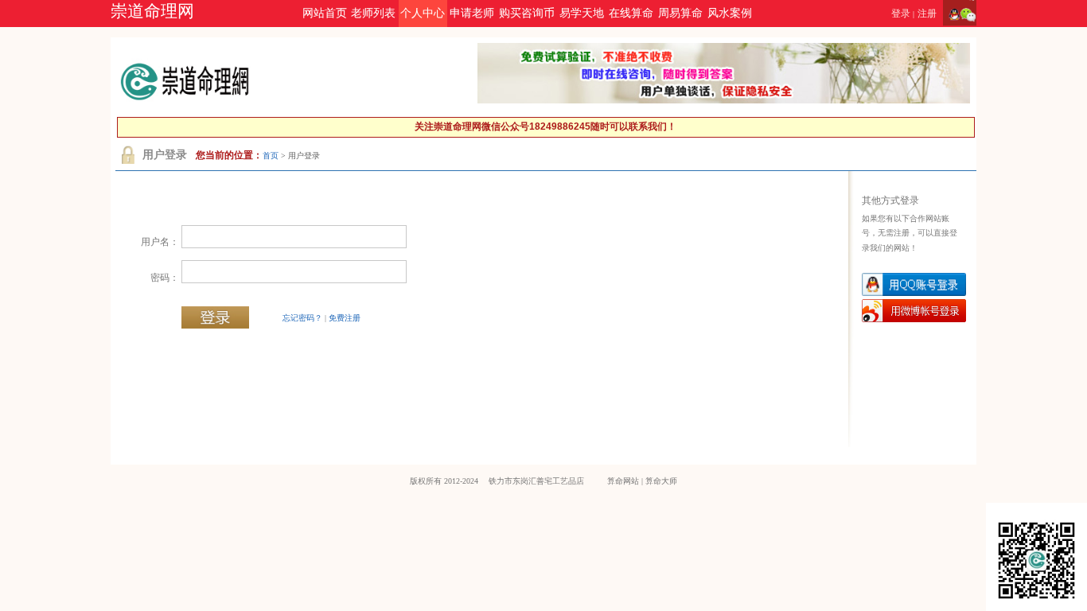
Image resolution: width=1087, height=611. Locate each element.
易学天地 (581, 13)
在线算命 (631, 13)
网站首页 (324, 13)
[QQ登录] (951, 13)
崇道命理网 (152, 11)
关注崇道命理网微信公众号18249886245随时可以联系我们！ (545, 126)
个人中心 (422, 13)
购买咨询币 (527, 13)
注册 (927, 13)
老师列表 (373, 13)
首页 (271, 155)
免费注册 (344, 317)
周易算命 (680, 13)
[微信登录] (968, 13)
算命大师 (661, 481)
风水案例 (729, 13)
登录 (900, 13)
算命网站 (623, 481)
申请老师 (472, 13)
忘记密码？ (302, 317)
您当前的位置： (229, 155)
